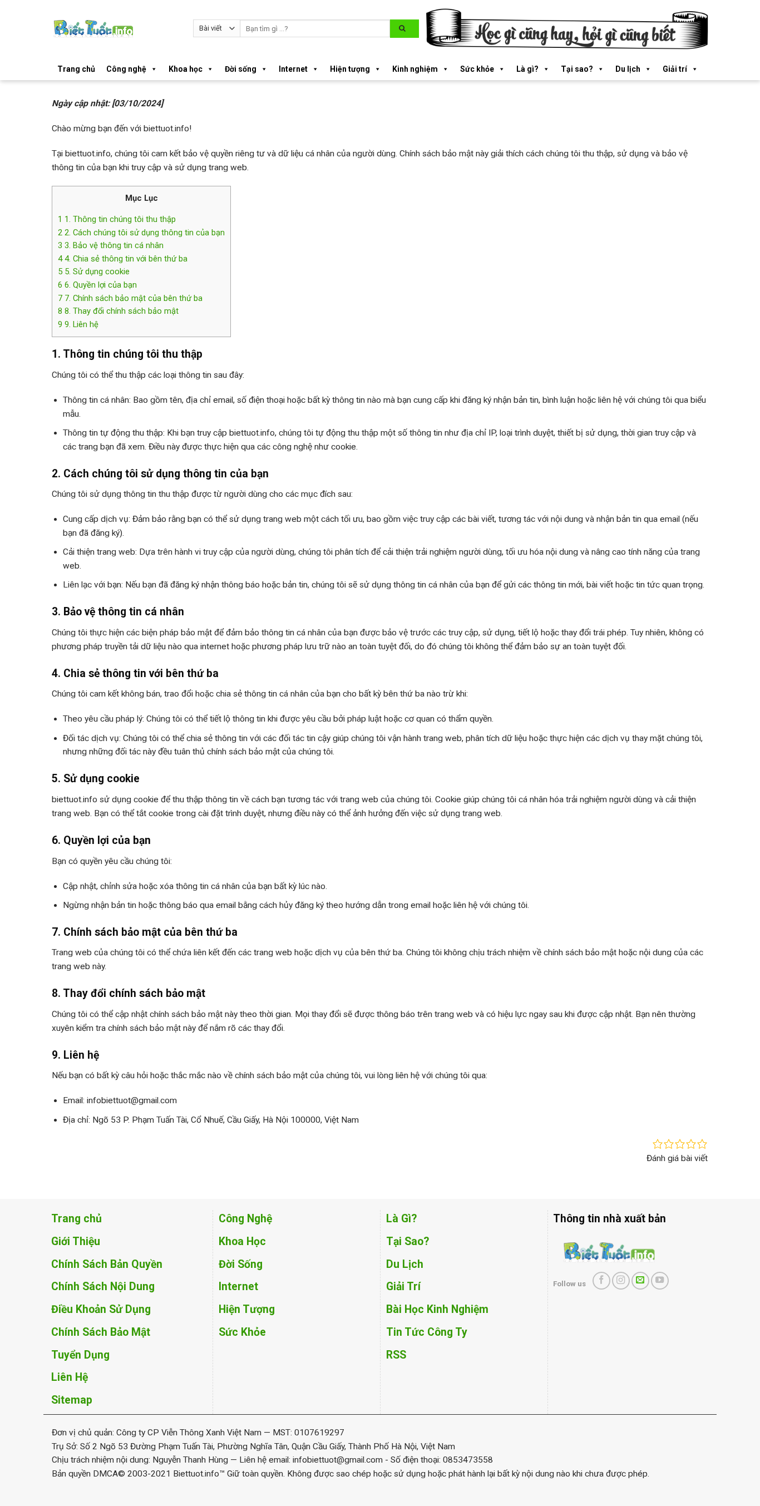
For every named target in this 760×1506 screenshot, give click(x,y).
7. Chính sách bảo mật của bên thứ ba (130, 298)
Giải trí (675, 69)
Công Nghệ (245, 1218)
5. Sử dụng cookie (94, 271)
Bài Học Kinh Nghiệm (437, 1309)
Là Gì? (401, 1218)
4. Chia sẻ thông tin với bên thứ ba (122, 259)
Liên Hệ (69, 1377)
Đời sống (240, 69)
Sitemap (71, 1400)
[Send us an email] (640, 1281)
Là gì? (527, 69)
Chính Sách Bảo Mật (100, 1332)
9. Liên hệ (78, 324)
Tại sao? (577, 69)
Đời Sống (241, 1264)
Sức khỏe (477, 69)
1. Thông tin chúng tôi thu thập (117, 219)
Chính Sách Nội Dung (103, 1286)
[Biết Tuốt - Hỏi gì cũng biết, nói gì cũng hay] (114, 28)
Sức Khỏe (242, 1332)
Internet (293, 69)
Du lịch (627, 69)
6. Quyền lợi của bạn (97, 285)
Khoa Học (242, 1241)
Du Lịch (404, 1264)
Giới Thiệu (75, 1241)
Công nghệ (126, 69)
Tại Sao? (407, 1241)
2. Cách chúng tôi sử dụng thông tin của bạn (141, 233)
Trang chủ (76, 69)
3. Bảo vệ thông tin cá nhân (111, 245)
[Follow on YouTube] (660, 1281)
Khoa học (186, 69)
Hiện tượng (350, 69)
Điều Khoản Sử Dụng (101, 1309)
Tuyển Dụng (80, 1355)
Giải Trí (403, 1286)
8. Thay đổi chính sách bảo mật (118, 311)
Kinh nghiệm (415, 69)
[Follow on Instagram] (621, 1281)
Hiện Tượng (247, 1309)
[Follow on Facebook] (601, 1281)
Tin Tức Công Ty (426, 1332)
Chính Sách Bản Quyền (106, 1264)
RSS (396, 1355)
